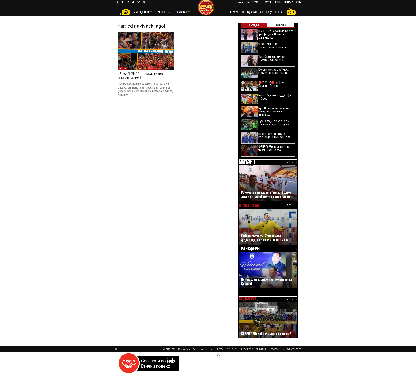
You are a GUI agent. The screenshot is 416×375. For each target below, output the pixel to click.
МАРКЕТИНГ (288, 2)
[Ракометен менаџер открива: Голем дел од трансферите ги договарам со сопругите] (268, 185)
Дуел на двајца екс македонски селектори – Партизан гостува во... (275, 122)
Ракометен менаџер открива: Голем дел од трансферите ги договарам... (266, 194)
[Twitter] (133, 2)
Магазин (181, 12)
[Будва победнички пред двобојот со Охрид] (249, 99)
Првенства (163, 12)
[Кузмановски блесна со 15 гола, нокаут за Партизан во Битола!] (249, 73)
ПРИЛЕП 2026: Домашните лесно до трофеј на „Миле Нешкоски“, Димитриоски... (275, 34)
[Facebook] (122, 2)
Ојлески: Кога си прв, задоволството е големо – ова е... (274, 45)
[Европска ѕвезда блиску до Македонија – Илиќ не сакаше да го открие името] (249, 137)
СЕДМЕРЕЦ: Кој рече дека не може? (266, 333)
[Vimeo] (138, 2)
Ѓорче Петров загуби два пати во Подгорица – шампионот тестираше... (274, 111)
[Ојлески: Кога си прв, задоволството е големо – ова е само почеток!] (249, 47)
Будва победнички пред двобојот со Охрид (274, 96)
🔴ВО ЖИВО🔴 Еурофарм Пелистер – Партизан (271, 84)
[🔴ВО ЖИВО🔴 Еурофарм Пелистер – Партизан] (249, 86)
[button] (117, 2)
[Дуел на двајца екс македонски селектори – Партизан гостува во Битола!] (249, 124)
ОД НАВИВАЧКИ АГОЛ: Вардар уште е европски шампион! (140, 75)
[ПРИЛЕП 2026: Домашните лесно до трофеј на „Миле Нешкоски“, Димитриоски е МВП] (249, 34)
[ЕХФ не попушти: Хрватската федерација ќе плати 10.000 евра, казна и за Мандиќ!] (268, 228)
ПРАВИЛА (278, 2)
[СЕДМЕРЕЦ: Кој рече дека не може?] (268, 322)
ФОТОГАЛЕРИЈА (276, 349)
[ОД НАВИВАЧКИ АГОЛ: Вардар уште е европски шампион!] (146, 51)
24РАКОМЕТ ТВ (294, 349)
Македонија (141, 12)
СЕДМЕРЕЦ (261, 349)
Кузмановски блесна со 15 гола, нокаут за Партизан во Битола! (273, 71)
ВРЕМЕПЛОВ (247, 349)
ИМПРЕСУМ (268, 2)
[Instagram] (127, 2)
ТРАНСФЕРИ (232, 349)
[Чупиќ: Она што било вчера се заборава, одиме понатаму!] (249, 60)
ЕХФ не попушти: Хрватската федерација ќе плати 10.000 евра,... (266, 237)
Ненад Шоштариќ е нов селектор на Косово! (266, 281)
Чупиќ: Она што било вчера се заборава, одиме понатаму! (272, 58)
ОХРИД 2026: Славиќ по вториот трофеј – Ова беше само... (274, 148)
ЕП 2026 (233, 12)
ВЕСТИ (279, 12)
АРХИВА (298, 2)
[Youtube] (143, 2)
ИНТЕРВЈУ (266, 12)
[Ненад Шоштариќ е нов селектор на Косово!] (268, 271)
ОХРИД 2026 (249, 12)
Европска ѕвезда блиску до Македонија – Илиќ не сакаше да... (275, 135)
